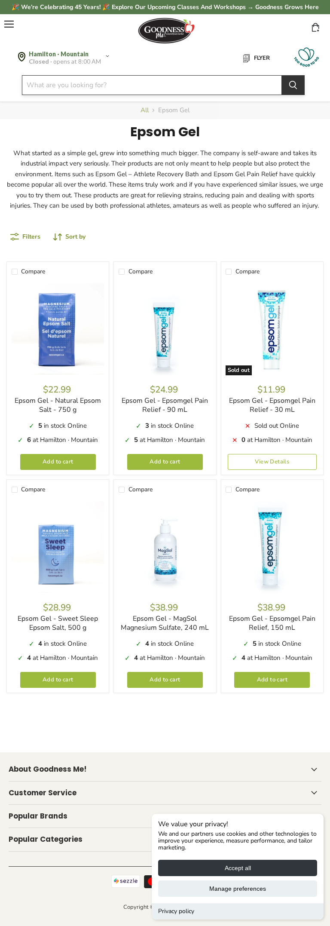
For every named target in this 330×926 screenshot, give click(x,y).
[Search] (293, 85)
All (145, 110)
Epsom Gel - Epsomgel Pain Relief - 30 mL (272, 405)
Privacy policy (176, 911)
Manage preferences (237, 888)
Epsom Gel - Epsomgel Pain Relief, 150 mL (272, 623)
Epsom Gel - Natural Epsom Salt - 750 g (58, 405)
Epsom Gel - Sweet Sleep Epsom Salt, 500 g (58, 623)
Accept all (238, 868)
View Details (272, 462)
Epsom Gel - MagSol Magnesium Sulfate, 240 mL (165, 623)
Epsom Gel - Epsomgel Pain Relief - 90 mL (165, 405)
